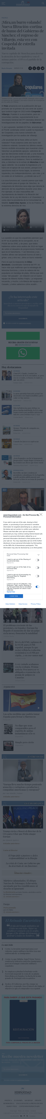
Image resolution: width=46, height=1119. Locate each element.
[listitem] (23, 554)
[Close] (42, 515)
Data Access (23, 604)
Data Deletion (10, 604)
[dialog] (23, 559)
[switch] (37, 560)
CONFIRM (14, 596)
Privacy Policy (36, 604)
